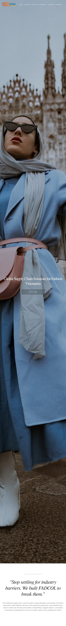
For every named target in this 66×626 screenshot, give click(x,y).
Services (27, 4)
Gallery (51, 4)
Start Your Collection (33, 292)
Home (21, 4)
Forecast (43, 4)
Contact (59, 4)
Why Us (35, 4)
